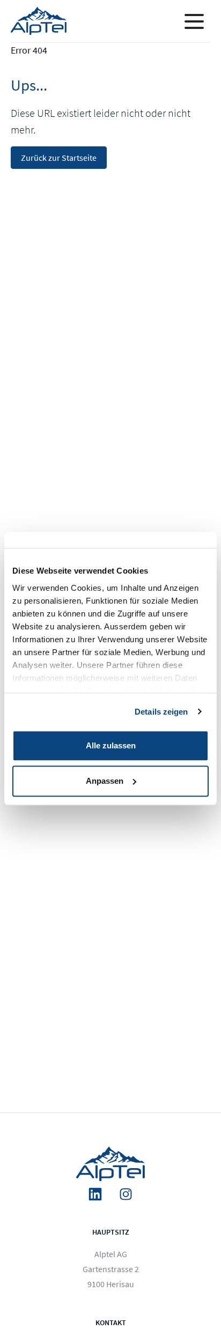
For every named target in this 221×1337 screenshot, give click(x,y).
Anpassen (104, 780)
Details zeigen (161, 711)
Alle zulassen (111, 745)
